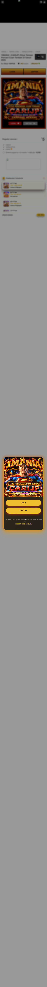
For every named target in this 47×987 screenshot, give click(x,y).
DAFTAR (23, 510)
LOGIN (24, 503)
